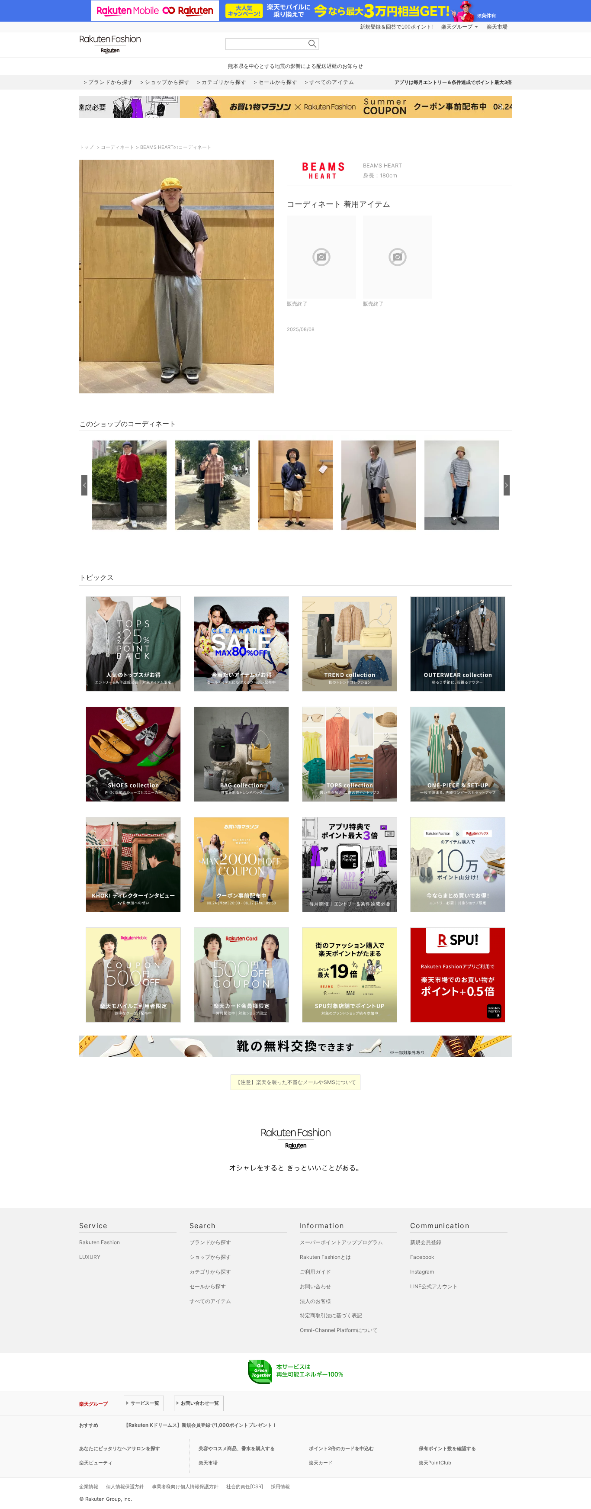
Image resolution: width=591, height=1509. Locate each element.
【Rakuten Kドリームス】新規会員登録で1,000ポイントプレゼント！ (200, 1425)
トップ (87, 147)
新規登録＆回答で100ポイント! (396, 27)
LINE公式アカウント (434, 1286)
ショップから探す (210, 1257)
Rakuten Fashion (146, 44)
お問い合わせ (315, 1286)
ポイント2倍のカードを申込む (341, 1448)
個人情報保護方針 (125, 1486)
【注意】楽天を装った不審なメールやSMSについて (295, 1082)
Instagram (422, 1271)
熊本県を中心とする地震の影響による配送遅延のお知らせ (295, 66)
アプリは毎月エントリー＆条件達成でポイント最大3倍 (453, 82)
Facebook (422, 1257)
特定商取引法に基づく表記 (331, 1315)
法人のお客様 (315, 1301)
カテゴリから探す (210, 1271)
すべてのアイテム (210, 1301)
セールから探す (208, 1286)
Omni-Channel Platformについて (339, 1330)
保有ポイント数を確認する (447, 1448)
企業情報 (88, 1486)
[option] (129, 485)
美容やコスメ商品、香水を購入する (237, 1448)
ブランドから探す (210, 1242)
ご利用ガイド (315, 1271)
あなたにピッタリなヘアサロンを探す (119, 1448)
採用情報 (280, 1486)
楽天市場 (497, 27)
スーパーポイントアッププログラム (341, 1242)
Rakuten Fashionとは (325, 1257)
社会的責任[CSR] (244, 1486)
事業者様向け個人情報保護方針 (185, 1486)
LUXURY (89, 1257)
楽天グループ (456, 27)
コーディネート (117, 147)
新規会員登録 (425, 1242)
